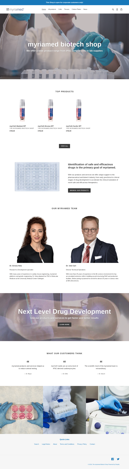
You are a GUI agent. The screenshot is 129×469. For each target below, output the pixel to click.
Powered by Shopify (113, 464)
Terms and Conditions (67, 444)
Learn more (64, 324)
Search (36, 444)
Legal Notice (46, 444)
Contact (92, 444)
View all (64, 146)
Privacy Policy (82, 444)
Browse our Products (79, 190)
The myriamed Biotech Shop (100, 464)
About (55, 444)
